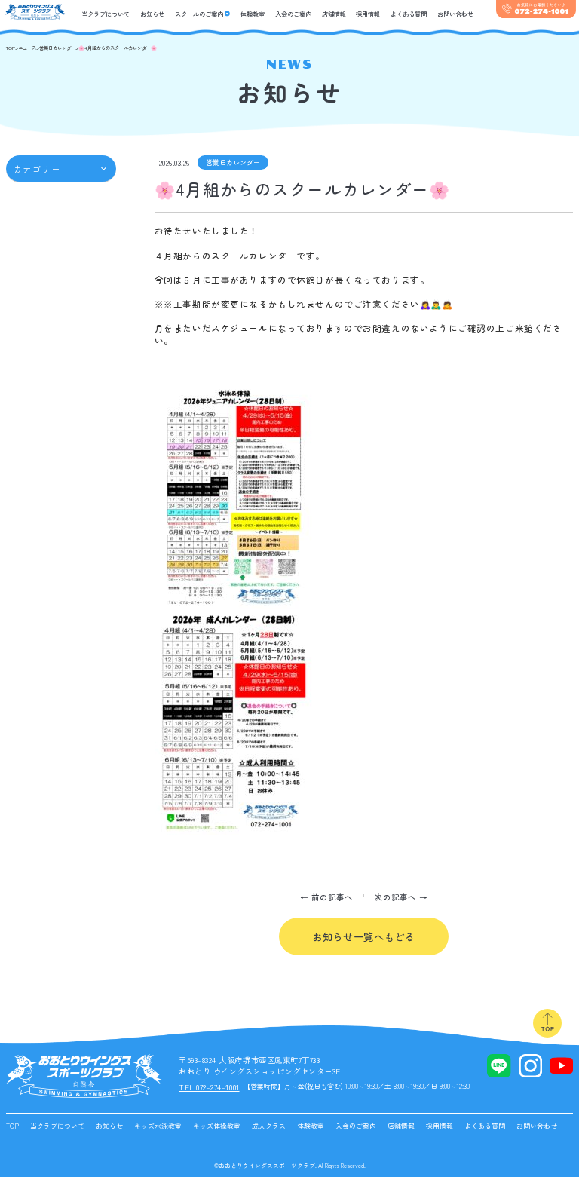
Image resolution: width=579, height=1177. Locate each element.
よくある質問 (409, 13)
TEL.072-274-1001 (209, 1087)
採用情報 (368, 13)
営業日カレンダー (233, 162)
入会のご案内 (293, 13)
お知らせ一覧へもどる (363, 936)
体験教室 (252, 13)
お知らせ (152, 13)
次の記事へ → (401, 897)
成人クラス (269, 1126)
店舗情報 (334, 13)
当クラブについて (105, 13)
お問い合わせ (455, 13)
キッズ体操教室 (216, 1126)
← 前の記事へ (326, 897)
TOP (12, 1126)
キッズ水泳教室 (158, 1126)
